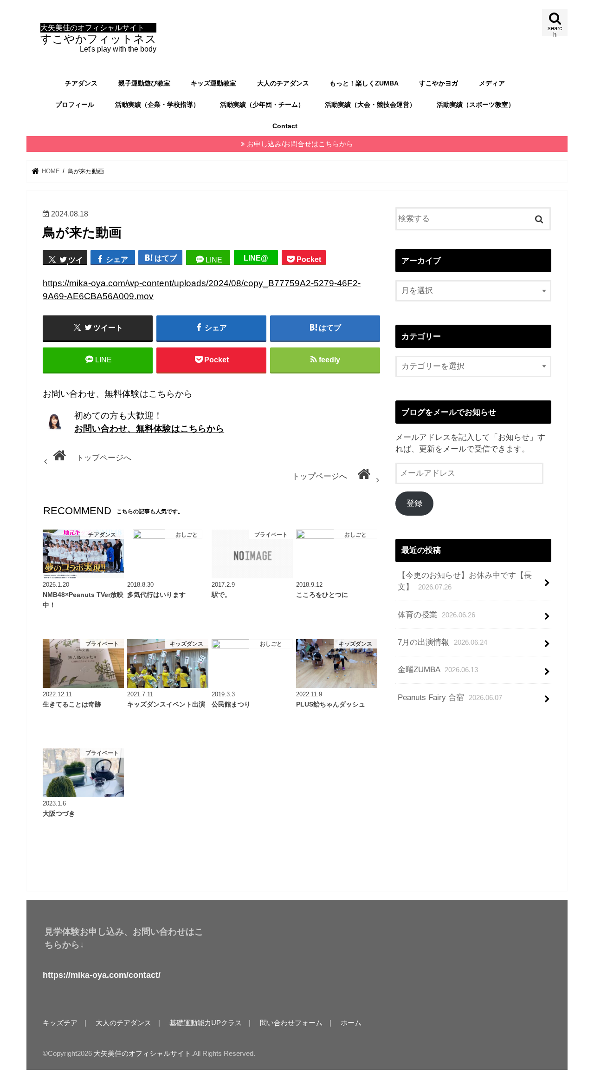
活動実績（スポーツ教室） (476, 104)
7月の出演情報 (442, 642)
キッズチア (60, 1023)
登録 (414, 503)
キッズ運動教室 (213, 83)
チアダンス (81, 83)
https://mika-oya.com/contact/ (102, 975)
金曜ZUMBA (438, 669)
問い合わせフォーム (291, 1023)
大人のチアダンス (283, 83)
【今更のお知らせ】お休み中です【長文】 (465, 581)
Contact (284, 126)
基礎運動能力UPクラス (205, 1023)
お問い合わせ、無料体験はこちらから (149, 428)
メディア (492, 83)
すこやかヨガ (438, 83)
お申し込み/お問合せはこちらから (300, 144)
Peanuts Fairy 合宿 (450, 697)
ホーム (351, 1023)
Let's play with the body (98, 38)
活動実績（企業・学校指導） (157, 104)
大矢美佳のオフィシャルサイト (142, 1053)
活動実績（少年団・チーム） (262, 104)
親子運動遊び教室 (144, 83)
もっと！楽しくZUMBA (364, 83)
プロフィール (74, 104)
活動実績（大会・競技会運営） (370, 104)
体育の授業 (436, 614)
